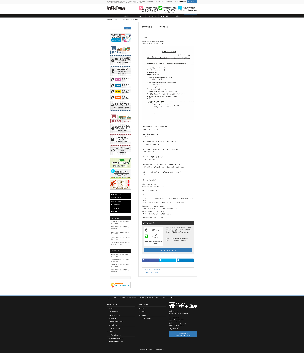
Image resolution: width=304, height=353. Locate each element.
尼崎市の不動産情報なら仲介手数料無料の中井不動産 (120, 265)
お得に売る (141, 308)
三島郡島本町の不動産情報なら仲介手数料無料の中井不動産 (120, 243)
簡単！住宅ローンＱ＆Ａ (115, 325)
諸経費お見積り (112, 318)
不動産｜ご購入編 (116, 198)
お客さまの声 (121, 298)
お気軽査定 (142, 311)
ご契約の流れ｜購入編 (114, 328)
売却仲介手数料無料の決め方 (116, 338)
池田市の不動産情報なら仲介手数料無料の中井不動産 (120, 238)
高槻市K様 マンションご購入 (152, 272)
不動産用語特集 (116, 204)
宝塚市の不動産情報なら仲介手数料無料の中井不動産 (120, 270)
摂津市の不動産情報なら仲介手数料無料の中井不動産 (120, 227)
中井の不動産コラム (132, 298)
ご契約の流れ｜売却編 (144, 318)
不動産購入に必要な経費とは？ (116, 321)
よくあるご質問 (112, 298)
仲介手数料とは (111, 331)
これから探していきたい (115, 315)
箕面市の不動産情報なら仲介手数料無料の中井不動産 (120, 233)
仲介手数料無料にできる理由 (116, 341)
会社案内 (114, 211)
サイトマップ (150, 298)
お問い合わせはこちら (167, 250)
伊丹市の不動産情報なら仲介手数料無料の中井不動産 (120, 255)
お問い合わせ (192, 1)
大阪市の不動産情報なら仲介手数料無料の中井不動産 (120, 222)
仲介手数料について (117, 194)
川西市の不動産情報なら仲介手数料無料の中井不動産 (120, 260)
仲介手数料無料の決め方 (115, 335)
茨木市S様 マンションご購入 (152, 269)
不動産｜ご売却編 (116, 201)
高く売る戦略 (142, 315)
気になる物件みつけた (114, 311)
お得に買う (110, 308)
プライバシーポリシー (161, 298)
